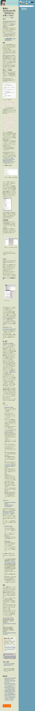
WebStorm (13, 23)
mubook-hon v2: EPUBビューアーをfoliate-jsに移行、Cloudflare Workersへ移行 (10, 689)
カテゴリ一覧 (24, 9)
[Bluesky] (29, 2)
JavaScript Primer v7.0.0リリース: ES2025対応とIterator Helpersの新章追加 (10, 693)
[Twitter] (26, 2)
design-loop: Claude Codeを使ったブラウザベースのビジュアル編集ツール (10, 685)
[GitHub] (32, 2)
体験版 (4, 592)
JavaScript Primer (7, 663)
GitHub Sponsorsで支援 (10, 647)
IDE (11, 656)
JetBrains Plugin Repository (10, 502)
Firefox (8, 656)
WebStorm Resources (9, 431)
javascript (14, 656)
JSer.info (10, 670)
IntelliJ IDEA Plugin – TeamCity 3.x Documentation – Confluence (9, 511)
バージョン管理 (12, 658)
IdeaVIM (11, 370)
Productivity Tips (8, 407)
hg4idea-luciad (9, 318)
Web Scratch (12, 2)
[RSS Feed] (26, 3)
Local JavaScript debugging (8, 328)
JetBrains (11, 372)
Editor (6, 656)
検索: (21, 4)
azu (23, 2)
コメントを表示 (7, 705)
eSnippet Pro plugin (8, 526)
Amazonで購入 (8, 665)
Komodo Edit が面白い (7, 80)
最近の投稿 (24, 8)
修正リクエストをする (8, 653)
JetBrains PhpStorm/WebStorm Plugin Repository (9, 505)
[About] (21, 2)
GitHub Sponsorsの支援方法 (9, 650)
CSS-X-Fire (7, 535)
